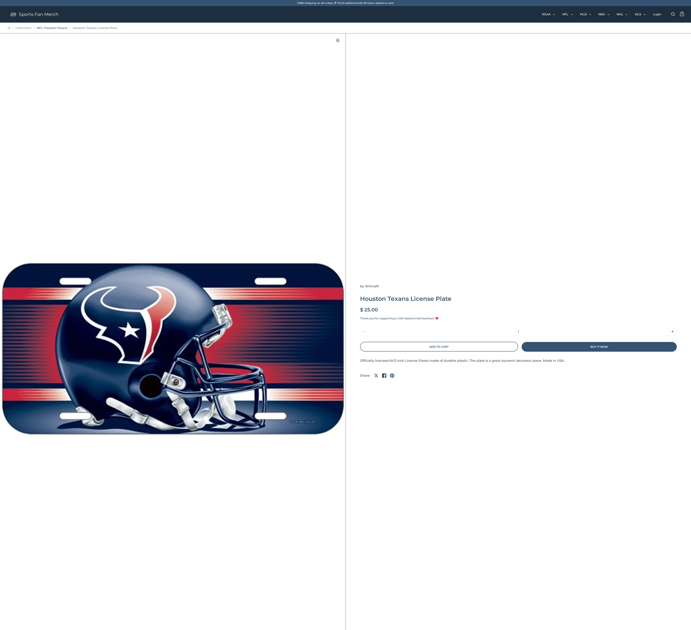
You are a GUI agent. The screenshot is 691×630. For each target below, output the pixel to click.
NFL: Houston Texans (52, 28)
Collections (23, 28)
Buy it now (599, 346)
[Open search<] (673, 14)
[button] (672, 331)
